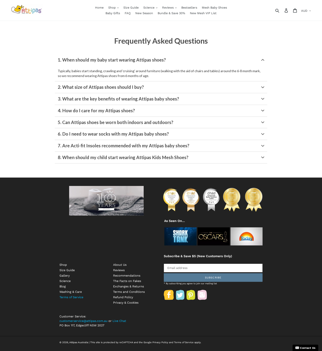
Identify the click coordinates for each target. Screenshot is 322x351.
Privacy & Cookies (125, 302)
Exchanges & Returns (128, 286)
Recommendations (126, 275)
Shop (63, 265)
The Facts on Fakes (127, 281)
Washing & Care (70, 292)
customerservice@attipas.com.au (83, 321)
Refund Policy (123, 297)
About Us (120, 265)
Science (65, 281)
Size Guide (67, 270)
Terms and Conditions (129, 292)
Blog (62, 286)
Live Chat (119, 321)
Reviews (119, 270)
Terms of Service (71, 297)
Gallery (64, 275)
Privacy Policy (160, 342)
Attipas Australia (78, 342)
